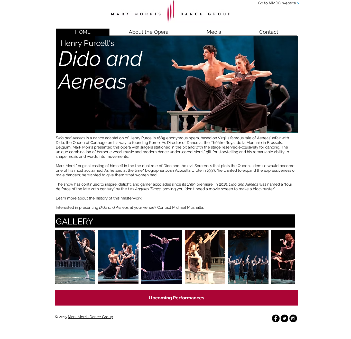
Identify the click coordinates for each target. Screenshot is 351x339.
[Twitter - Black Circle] (284, 318)
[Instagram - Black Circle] (293, 318)
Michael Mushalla (187, 207)
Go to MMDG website (278, 3)
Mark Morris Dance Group (90, 317)
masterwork (131, 198)
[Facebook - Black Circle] (276, 318)
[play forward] (288, 257)
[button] (214, 34)
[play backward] (61, 257)
